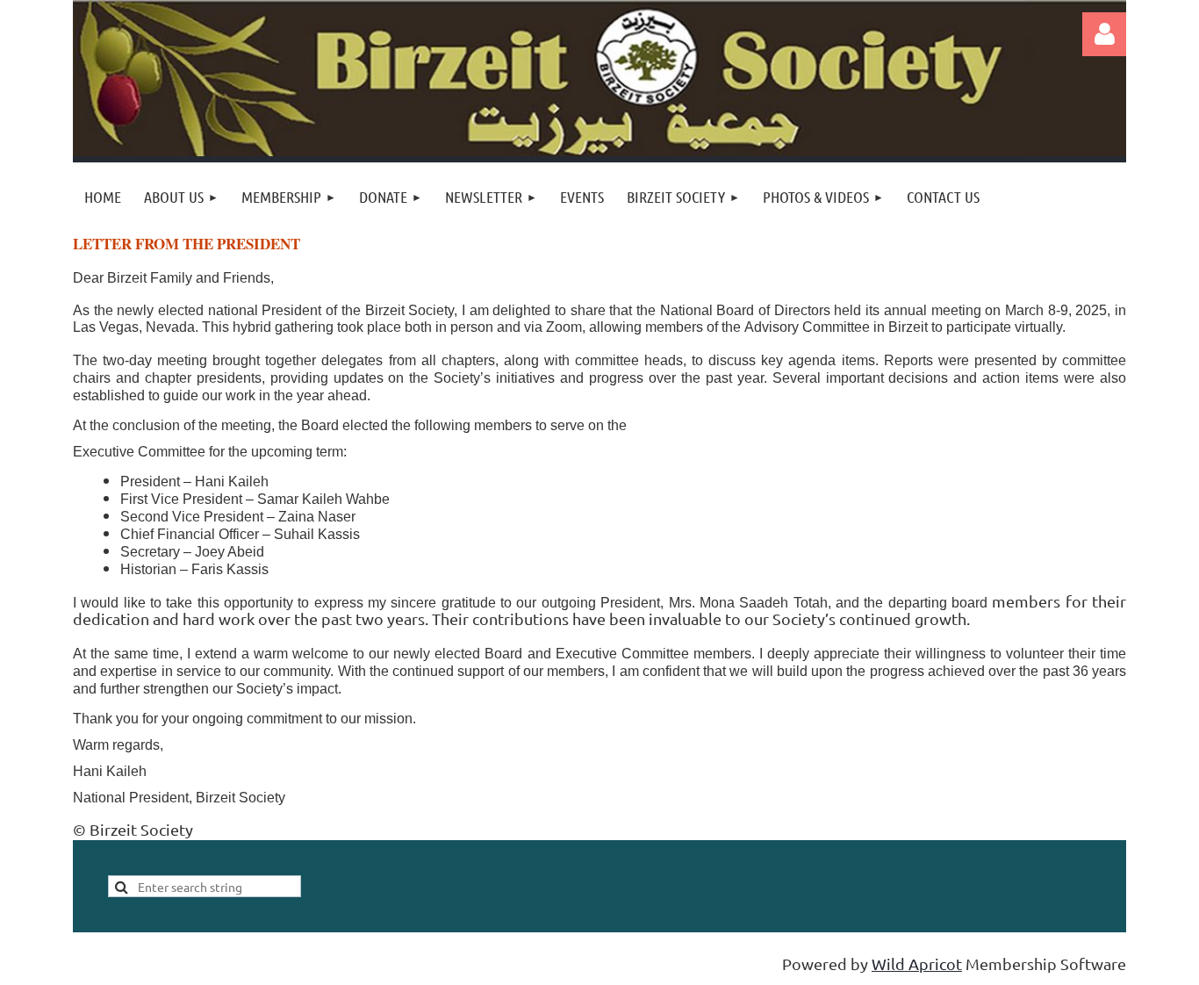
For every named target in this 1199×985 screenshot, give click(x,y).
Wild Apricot (917, 963)
